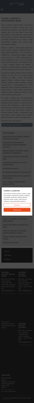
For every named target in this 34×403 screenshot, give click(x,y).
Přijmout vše (17, 210)
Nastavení (17, 205)
